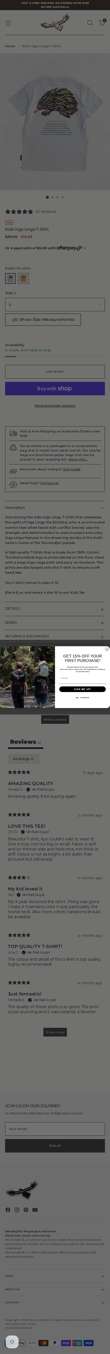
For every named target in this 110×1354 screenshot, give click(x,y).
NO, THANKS (82, 697)
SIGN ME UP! (82, 689)
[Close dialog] (107, 649)
